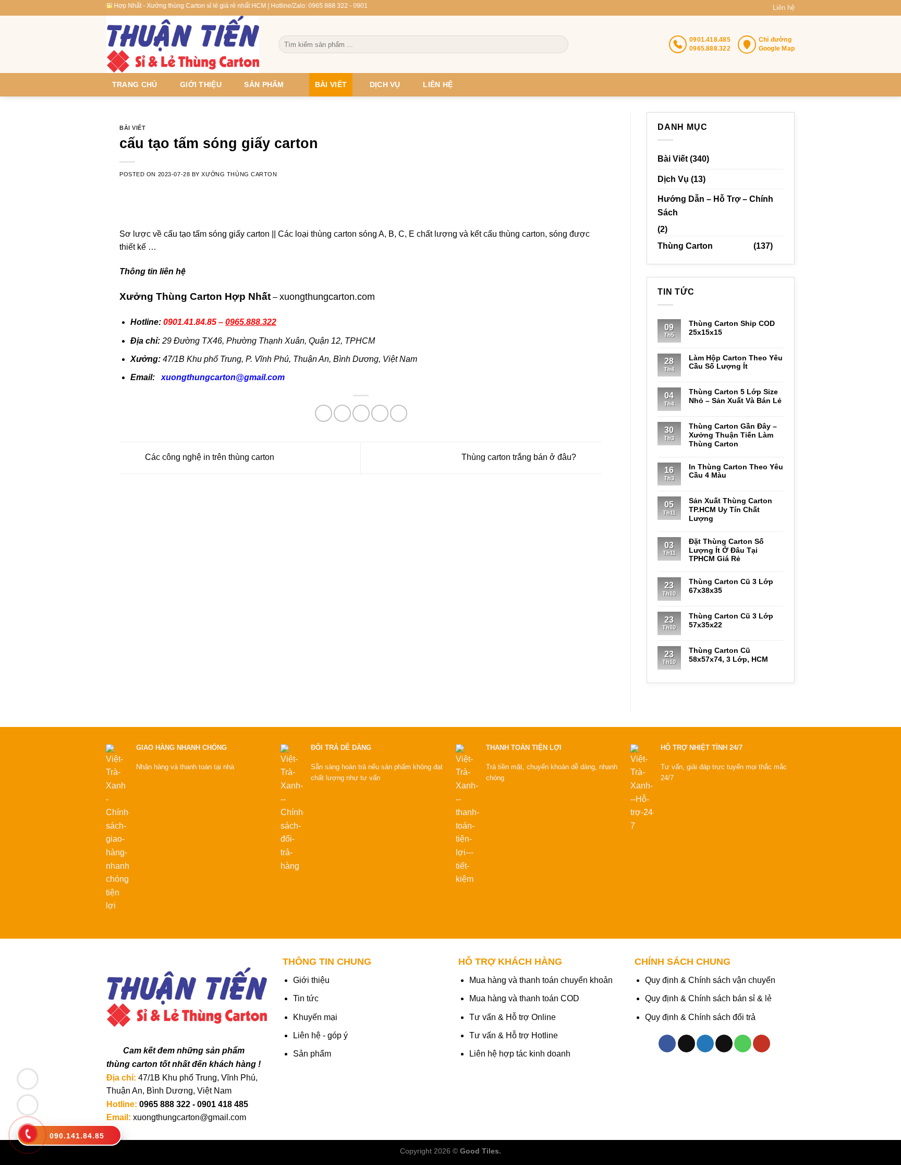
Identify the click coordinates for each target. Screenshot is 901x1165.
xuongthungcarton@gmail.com (223, 377)
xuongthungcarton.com (327, 297)
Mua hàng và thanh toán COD (524, 998)
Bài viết (331, 84)
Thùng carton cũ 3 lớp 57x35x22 (731, 620)
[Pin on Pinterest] (379, 413)
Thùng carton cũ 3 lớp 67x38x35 (731, 585)
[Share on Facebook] (323, 413)
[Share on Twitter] (342, 413)
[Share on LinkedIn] (398, 413)
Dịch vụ (385, 84)
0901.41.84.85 (189, 322)
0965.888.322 (250, 322)
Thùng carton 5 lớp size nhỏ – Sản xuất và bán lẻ (735, 396)
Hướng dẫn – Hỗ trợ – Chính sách (715, 206)
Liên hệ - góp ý (320, 1035)
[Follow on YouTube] (761, 1043)
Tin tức (306, 998)
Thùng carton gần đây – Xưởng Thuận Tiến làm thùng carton (733, 435)
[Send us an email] (724, 1043)
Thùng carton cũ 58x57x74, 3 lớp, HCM (728, 654)
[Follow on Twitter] (705, 1043)
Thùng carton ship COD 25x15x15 (732, 327)
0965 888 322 (164, 1104)
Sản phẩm (312, 1053)
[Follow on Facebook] (667, 1043)
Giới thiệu (201, 84)
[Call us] (742, 1043)
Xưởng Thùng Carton (239, 174)
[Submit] (559, 44)
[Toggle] (779, 246)
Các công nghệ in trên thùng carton (208, 457)
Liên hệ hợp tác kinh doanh (519, 1053)
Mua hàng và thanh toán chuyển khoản (541, 980)
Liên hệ (784, 7)
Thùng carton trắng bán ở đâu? (519, 457)
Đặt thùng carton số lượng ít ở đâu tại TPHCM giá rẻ (726, 550)
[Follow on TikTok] (686, 1043)
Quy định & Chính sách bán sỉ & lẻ (708, 998)
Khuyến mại (315, 1017)
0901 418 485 (222, 1104)
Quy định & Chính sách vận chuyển (710, 980)
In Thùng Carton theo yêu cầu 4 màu (736, 471)
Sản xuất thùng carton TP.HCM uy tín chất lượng (730, 509)
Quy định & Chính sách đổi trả (700, 1017)
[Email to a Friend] (361, 413)
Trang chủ (134, 84)
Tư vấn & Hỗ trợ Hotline (513, 1035)
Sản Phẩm (264, 84)
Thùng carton (685, 245)
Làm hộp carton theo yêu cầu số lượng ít (736, 362)
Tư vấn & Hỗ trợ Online (512, 1017)
